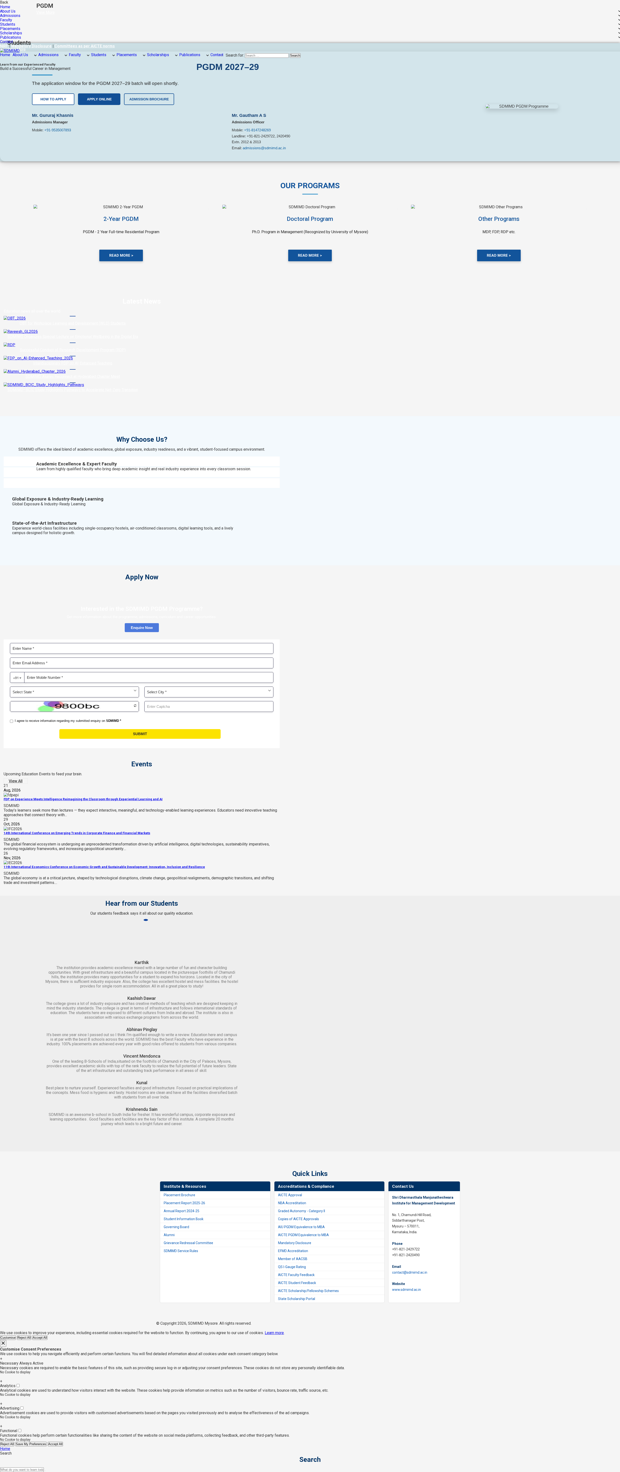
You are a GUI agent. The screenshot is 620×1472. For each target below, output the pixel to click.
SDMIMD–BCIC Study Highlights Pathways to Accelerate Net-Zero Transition (73, 390)
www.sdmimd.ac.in (406, 1290)
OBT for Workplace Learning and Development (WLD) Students (73, 323)
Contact (6, 42)
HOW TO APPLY (53, 99)
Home (5, 7)
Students (7, 24)
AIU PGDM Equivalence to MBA (301, 1227)
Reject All (24, 1337)
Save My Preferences (31, 1444)
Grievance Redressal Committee (188, 1243)
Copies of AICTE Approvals (298, 1219)
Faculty (6, 20)
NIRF (4, 46)
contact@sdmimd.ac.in (409, 1272)
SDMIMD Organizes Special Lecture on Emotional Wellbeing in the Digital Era (73, 336)
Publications (10, 37)
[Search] (45, 1470)
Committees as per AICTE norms (84, 46)
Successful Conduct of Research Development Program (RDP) (73, 350)
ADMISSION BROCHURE (149, 99)
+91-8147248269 (257, 130)
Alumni (169, 1235)
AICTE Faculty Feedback (296, 1275)
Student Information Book (183, 1219)
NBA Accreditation (292, 1203)
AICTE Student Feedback (297, 1283)
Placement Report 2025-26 (184, 1203)
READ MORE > (121, 255)
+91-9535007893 (57, 130)
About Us (8, 11)
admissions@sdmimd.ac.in (264, 148)
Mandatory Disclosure (31, 46)
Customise (8, 1337)
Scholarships (11, 33)
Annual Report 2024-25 (181, 1211)
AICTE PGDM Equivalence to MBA (303, 1235)
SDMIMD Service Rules (181, 1251)
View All (16, 781)
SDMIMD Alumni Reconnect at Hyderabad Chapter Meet (72, 376)
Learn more (274, 1332)
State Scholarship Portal (296, 1299)
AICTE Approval (290, 1195)
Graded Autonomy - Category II (301, 1211)
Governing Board (176, 1227)
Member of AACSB (292, 1259)
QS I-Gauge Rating (292, 1267)
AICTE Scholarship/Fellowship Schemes (308, 1291)
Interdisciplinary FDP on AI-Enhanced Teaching (72, 363)
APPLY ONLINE (99, 99)
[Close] (3, 1343)
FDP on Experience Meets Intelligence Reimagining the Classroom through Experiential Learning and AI (83, 799)
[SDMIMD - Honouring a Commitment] (10, 50)
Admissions (10, 16)
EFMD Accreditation (293, 1251)
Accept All (40, 1337)
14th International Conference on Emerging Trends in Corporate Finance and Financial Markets (77, 833)
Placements (10, 29)
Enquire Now (142, 628)
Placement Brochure (179, 1195)
